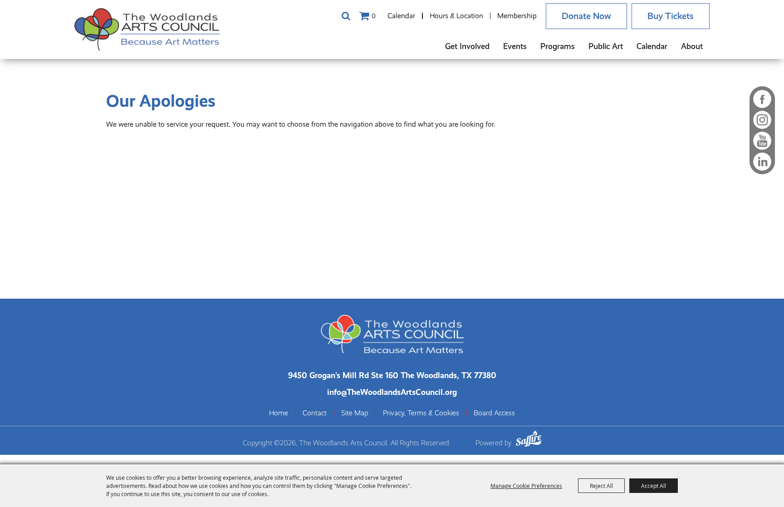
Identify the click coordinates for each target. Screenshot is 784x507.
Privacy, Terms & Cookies (421, 413)
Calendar (401, 15)
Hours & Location (456, 15)
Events (515, 46)
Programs (557, 46)
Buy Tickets (670, 16)
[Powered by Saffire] (528, 440)
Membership (517, 15)
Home (278, 413)
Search (346, 16)
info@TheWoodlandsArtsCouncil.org (392, 392)
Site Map (354, 413)
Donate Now (586, 16)
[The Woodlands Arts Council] (147, 29)
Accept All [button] (653, 485)
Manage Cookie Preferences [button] (526, 485)
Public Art (605, 46)
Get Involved (467, 46)
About (692, 46)
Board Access (494, 413)
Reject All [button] (601, 485)
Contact (315, 413)
